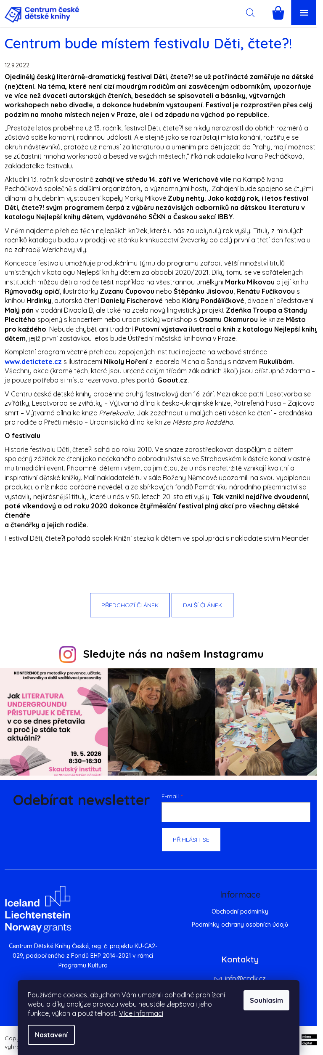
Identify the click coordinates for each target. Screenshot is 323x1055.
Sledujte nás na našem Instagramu (173, 653)
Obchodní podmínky (240, 911)
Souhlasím (266, 1000)
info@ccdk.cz (245, 978)
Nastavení (51, 1035)
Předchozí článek (130, 605)
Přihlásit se (191, 839)
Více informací (141, 1013)
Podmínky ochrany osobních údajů (240, 924)
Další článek (202, 605)
